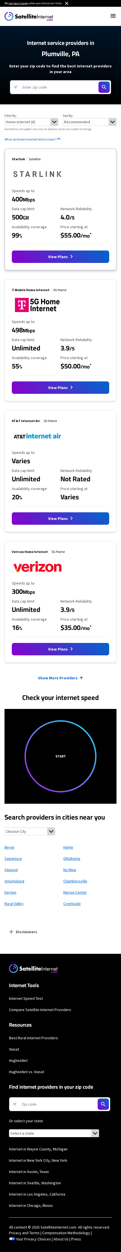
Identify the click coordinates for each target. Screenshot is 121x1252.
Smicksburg (14, 881)
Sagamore (13, 858)
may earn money (18, 3)
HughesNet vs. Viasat (26, 1071)
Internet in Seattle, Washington (35, 1182)
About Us (61, 1239)
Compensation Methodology (66, 1232)
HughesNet (18, 1060)
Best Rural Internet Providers (33, 1037)
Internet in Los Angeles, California (37, 1194)
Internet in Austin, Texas (29, 1171)
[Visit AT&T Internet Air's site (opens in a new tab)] (37, 444)
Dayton (10, 892)
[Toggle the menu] (113, 15)
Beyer (10, 847)
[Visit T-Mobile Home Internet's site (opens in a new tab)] (37, 314)
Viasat (14, 1049)
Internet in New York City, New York (38, 1160)
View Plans (58, 256)
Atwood (11, 869)
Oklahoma (71, 858)
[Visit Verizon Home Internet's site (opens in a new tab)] (37, 575)
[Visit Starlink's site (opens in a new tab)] (37, 183)
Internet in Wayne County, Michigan (38, 1149)
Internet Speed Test (26, 998)
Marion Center (75, 892)
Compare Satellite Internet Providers (40, 1009)
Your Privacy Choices (33, 1239)
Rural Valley (14, 903)
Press (76, 1239)
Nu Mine (69, 869)
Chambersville (75, 881)
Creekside (72, 903)
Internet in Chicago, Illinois (31, 1205)
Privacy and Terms (24, 1232)
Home (68, 847)
